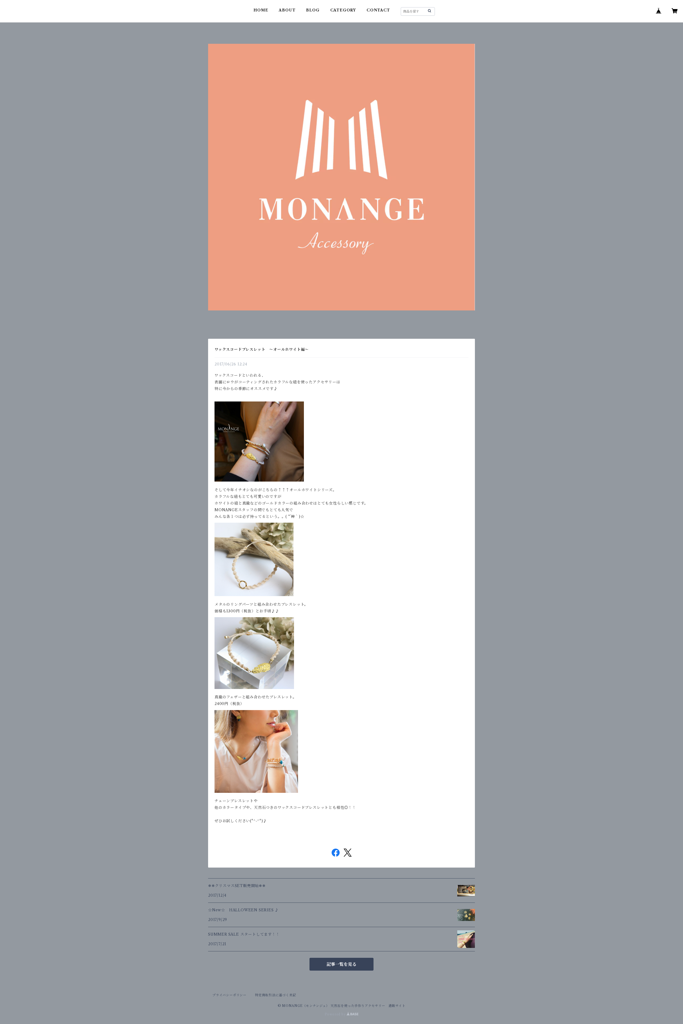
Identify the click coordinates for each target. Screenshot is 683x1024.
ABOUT (287, 10)
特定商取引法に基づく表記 (275, 995)
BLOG (312, 10)
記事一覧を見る (341, 964)
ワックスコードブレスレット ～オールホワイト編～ (262, 349)
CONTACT (378, 10)
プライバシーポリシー (229, 995)
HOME (260, 10)
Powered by (336, 1014)
